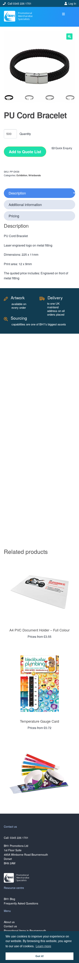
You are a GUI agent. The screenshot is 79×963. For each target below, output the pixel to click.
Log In (72, 3)
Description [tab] (17, 192)
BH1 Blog (9, 899)
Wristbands (34, 175)
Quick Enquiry (63, 148)
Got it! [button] (39, 956)
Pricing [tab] (14, 215)
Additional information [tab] (25, 204)
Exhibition (21, 175)
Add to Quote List (25, 151)
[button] (63, 14)
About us (9, 922)
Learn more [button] (43, 946)
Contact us (10, 926)
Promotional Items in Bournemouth (25, 930)
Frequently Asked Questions (21, 903)
